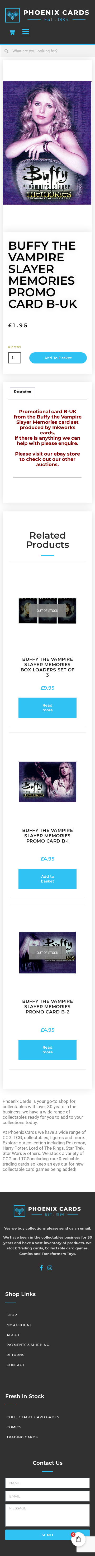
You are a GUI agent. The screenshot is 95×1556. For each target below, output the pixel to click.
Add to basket (58, 358)
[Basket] (12, 32)
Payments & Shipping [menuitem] (28, 1345)
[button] (25, 32)
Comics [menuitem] (14, 1427)
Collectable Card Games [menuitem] (33, 1417)
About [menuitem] (13, 1335)
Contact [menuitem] (16, 1365)
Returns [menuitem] (15, 1355)
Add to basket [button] (47, 879)
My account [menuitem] (19, 1325)
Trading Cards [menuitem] (22, 1437)
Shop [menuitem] (12, 1315)
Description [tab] (22, 391)
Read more (47, 707)
